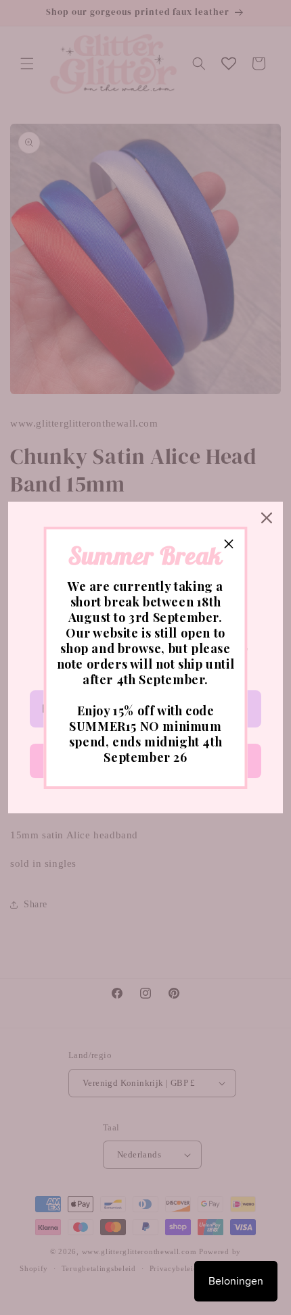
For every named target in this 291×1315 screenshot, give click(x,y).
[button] (229, 545)
